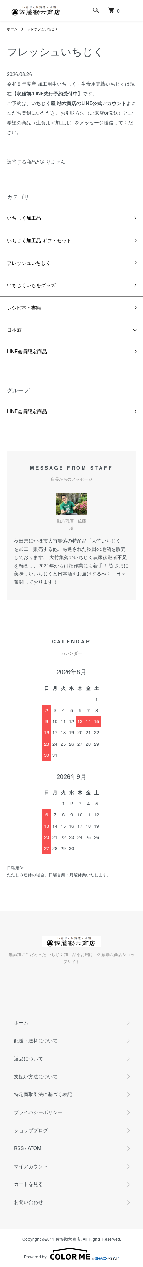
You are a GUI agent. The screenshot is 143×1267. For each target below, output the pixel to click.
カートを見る (28, 1183)
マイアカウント (31, 1166)
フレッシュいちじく (42, 28)
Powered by (35, 1256)
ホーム (12, 28)
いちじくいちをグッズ (31, 284)
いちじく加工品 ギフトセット (39, 240)
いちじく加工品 (24, 217)
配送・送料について (36, 1040)
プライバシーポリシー (38, 1112)
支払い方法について (36, 1076)
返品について (28, 1058)
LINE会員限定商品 (27, 351)
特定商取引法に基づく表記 (43, 1094)
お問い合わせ (28, 1201)
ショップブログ (31, 1130)
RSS (19, 1148)
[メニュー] (132, 10)
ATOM (34, 1148)
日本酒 (14, 329)
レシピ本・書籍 (24, 307)
